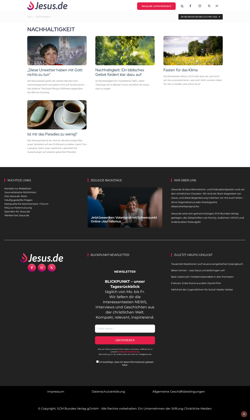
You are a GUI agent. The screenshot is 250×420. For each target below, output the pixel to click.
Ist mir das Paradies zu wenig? (52, 134)
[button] (182, 6)
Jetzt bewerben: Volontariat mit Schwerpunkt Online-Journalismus (124, 219)
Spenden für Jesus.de (17, 211)
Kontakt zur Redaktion (17, 188)
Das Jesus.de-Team (15, 196)
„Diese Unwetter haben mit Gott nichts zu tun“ (55, 72)
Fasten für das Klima (180, 69)
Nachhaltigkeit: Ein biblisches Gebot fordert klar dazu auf (119, 72)
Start (29, 16)
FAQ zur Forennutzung (18, 207)
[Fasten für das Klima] (193, 50)
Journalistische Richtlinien (20, 192)
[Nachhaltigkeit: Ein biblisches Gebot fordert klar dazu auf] (125, 50)
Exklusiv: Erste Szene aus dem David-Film (196, 283)
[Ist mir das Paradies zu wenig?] (57, 114)
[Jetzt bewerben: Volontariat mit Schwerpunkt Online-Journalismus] (125, 210)
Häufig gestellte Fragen (18, 199)
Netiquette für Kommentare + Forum (26, 203)
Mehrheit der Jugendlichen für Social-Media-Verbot (202, 289)
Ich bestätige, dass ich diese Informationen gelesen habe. (126, 363)
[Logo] (41, 258)
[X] (209, 6)
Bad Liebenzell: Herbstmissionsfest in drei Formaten (202, 276)
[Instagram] (200, 6)
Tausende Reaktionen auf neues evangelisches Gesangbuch (207, 263)
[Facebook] (190, 6)
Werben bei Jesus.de (16, 215)
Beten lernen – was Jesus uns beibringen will (198, 270)
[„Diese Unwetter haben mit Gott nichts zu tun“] (57, 50)
